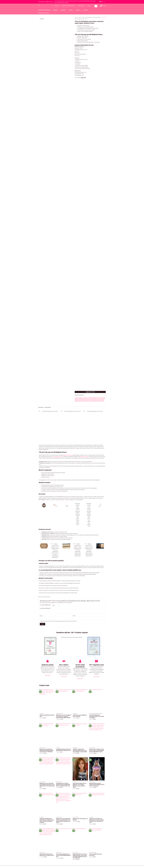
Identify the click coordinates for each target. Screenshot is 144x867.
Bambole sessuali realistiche (88, 401)
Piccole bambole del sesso (94, 400)
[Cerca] (96, 6)
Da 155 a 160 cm (78, 397)
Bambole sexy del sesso (100, 401)
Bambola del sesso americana (98, 397)
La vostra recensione (45, 608)
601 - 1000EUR (89, 397)
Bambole (80, 401)
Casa (76, 17)
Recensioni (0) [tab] (48, 407)
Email (74, 615)
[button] (40, 646)
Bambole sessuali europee (87, 399)
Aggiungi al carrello (90, 392)
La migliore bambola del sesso (95, 398)
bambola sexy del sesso (68, 455)
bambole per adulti (78, 399)
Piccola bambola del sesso (57, 456)
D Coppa (103, 398)
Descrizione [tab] (40, 407)
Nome (41, 615)
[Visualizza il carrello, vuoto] (101, 6)
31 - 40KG (79, 17)
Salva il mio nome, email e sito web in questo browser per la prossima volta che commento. (59, 621)
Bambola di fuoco (96, 399)
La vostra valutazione (45, 605)
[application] (59, 6)
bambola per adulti (84, 456)
